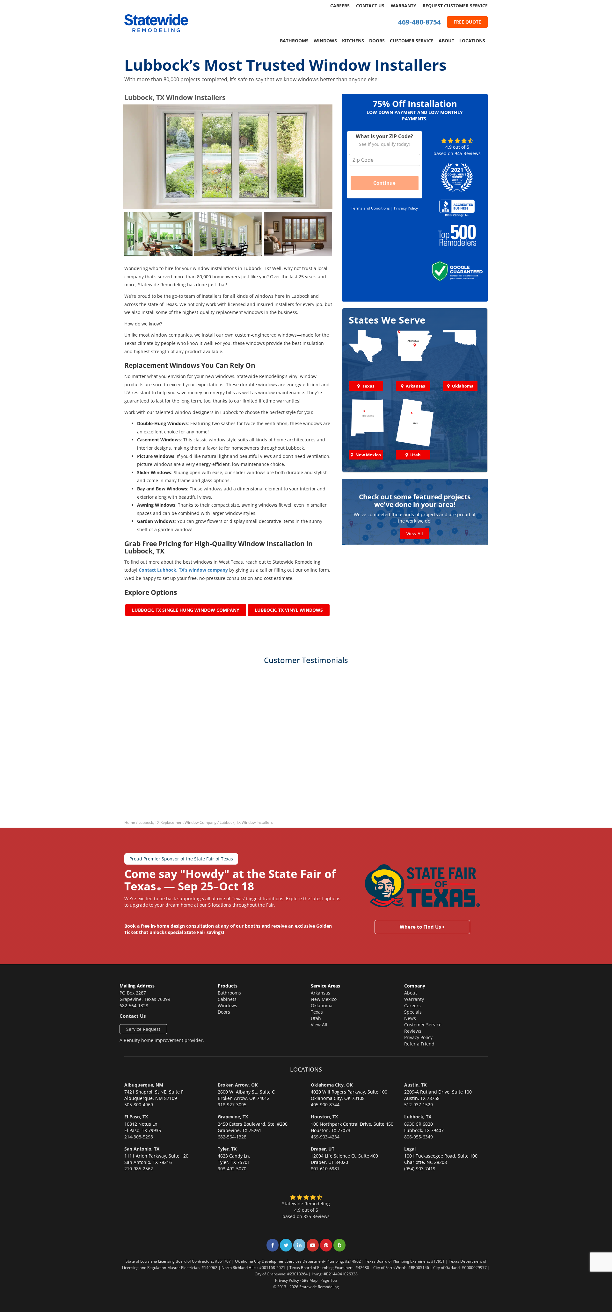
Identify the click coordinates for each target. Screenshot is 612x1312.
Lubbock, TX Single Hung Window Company (185, 610)
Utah (316, 1018)
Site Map (309, 1280)
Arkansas (320, 993)
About (446, 41)
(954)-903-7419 (419, 1169)
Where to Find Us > (422, 926)
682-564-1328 (134, 1005)
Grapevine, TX (233, 1117)
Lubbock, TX (417, 1117)
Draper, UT (322, 1149)
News (410, 1018)
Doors (377, 41)
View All (414, 534)
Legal (410, 1149)
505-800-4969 (138, 1105)
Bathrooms (294, 41)
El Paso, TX (136, 1117)
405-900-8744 (325, 1105)
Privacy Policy (406, 207)
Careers (340, 6)
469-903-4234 (325, 1137)
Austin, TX (415, 1085)
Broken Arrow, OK (238, 1085)
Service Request (143, 1029)
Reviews (412, 1031)
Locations (472, 41)
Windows (325, 41)
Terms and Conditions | (372, 207)
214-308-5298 (138, 1137)
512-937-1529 (418, 1105)
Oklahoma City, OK (332, 1085)
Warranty (403, 6)
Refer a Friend (419, 1044)
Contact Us (370, 6)
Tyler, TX (227, 1149)
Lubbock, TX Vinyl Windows (289, 610)
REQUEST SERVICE (455, 6)
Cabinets (227, 999)
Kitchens (353, 41)
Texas (317, 1012)
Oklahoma (321, 1005)
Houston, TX (324, 1117)
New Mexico (324, 999)
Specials (413, 1012)
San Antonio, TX (141, 1149)
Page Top (328, 1280)
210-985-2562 (138, 1169)
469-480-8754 (419, 22)
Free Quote (467, 22)
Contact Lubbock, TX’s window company (183, 570)
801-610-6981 (325, 1169)
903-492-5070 (232, 1169)
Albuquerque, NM (143, 1085)
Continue (384, 183)
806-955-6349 (418, 1137)
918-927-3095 (232, 1105)
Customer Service (411, 41)
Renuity (132, 1040)
